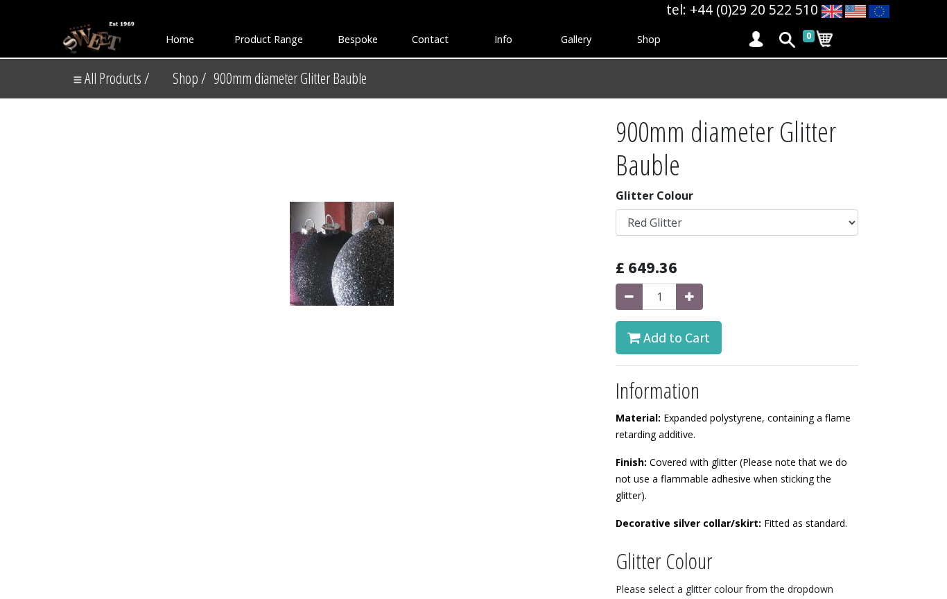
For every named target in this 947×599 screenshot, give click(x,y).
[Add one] (689, 297)
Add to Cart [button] (675, 337)
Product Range (268, 39)
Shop (649, 39)
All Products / (116, 78)
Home (180, 39)
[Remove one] (629, 297)
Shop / (190, 78)
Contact (430, 39)
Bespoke (358, 39)
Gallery (576, 39)
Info (503, 39)
